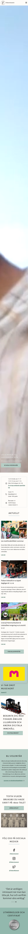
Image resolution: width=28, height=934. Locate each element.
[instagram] (14, 858)
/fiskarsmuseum (14, 853)
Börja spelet (14, 808)
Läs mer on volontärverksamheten (13, 780)
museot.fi (3, 692)
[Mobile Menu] (26, 3)
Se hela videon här (11, 465)
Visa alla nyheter (14, 651)
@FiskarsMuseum (14, 870)
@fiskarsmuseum (14, 862)
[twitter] (14, 867)
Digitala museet (13, 733)
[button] (12, 901)
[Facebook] (14, 850)
